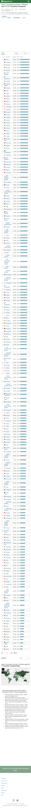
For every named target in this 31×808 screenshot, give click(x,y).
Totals (2, 53)
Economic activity (22, 9)
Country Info (7, 9)
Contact (3, 792)
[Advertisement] (15, 34)
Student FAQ (4, 790)
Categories (3, 778)
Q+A (24, 17)
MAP (10, 17)
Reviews (3, 785)
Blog (2, 795)
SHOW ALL (4, 16)
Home (2, 9)
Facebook (13, 800)
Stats (12, 9)
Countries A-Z (4, 780)
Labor (16, 9)
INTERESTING (17, 17)
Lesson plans (4, 783)
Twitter (17, 800)
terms (26, 805)
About (2, 788)
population (20, 13)
